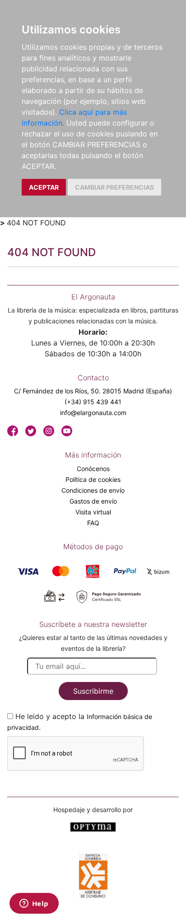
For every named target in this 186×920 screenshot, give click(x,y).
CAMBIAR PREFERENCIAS (114, 187)
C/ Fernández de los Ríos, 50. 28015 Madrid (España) (93, 391)
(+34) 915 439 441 (93, 402)
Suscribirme (93, 691)
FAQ (93, 523)
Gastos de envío (93, 501)
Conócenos (93, 468)
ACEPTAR (44, 187)
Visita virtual (93, 512)
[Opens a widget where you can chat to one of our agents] (34, 904)
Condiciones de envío (93, 490)
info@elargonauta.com (93, 412)
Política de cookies (93, 479)
